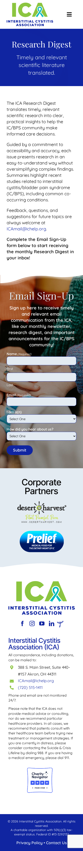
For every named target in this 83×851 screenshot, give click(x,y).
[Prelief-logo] (41, 583)
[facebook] (22, 623)
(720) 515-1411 (30, 687)
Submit (19, 450)
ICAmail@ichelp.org (36, 680)
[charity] (40, 769)
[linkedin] (51, 623)
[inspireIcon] (60, 623)
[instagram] (32, 623)
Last (10, 385)
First (10, 369)
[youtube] (41, 623)
